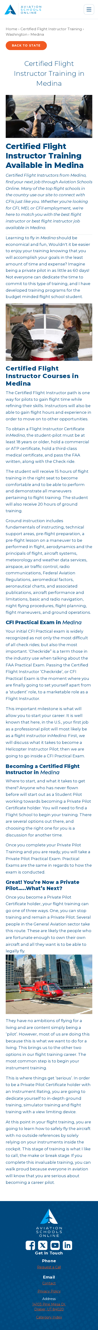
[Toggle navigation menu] (89, 9)
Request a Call (49, 1267)
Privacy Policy (49, 1291)
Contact (49, 1283)
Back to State (26, 45)
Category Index (49, 1317)
